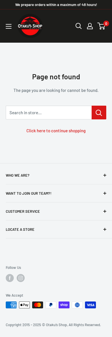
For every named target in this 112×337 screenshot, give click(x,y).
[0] (101, 26)
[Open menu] (8, 26)
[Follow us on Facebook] (10, 278)
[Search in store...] (99, 112)
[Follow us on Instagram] (21, 278)
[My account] (90, 26)
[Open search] (79, 26)
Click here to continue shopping (56, 130)
